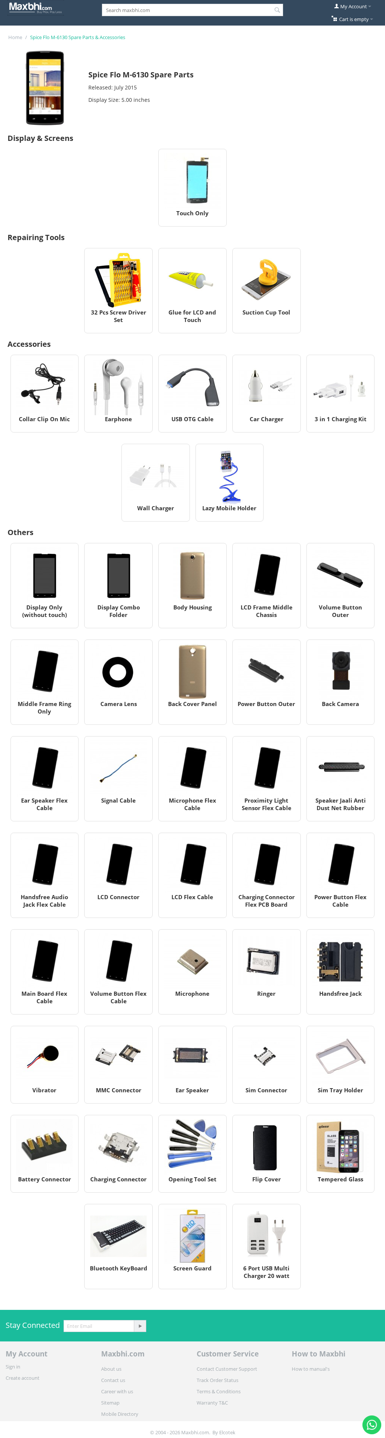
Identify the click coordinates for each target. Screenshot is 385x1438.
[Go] (140, 1326)
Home (15, 37)
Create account (22, 1377)
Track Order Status (217, 1380)
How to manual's (311, 1368)
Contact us (113, 1380)
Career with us (117, 1391)
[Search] (277, 10)
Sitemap (110, 1402)
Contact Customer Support (227, 1368)
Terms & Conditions (219, 1391)
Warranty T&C (212, 1402)
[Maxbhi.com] (36, 7)
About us (111, 1368)
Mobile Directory (119, 1414)
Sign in (13, 1366)
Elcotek (227, 1432)
